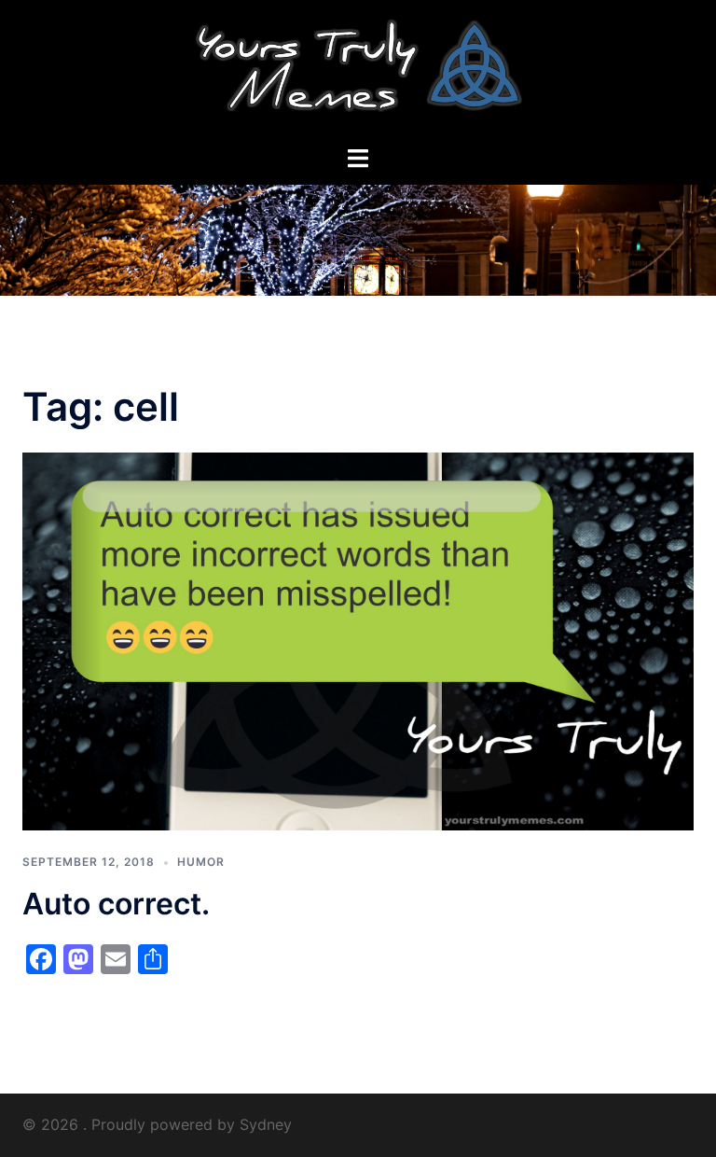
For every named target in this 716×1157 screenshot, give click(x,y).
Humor (201, 862)
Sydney (266, 1124)
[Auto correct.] (358, 640)
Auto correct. (116, 903)
